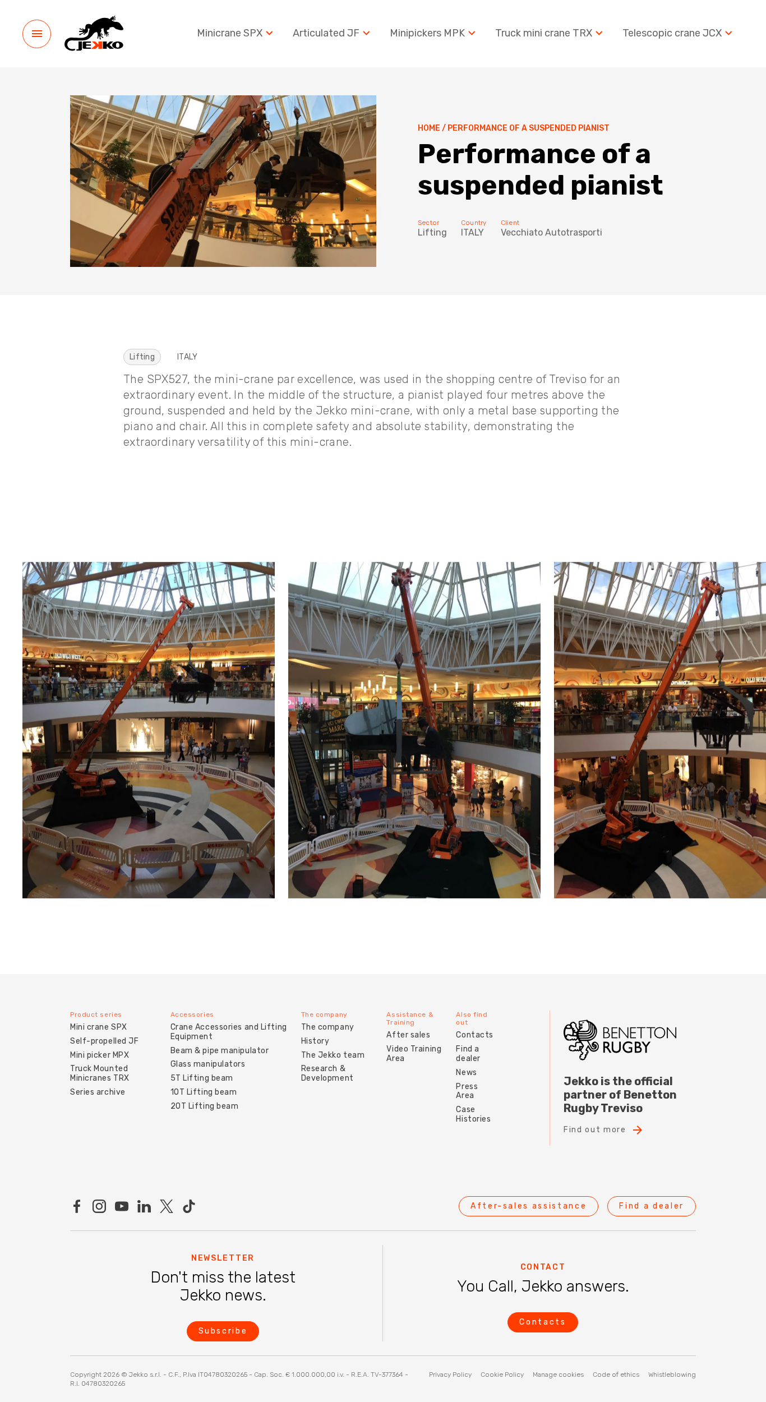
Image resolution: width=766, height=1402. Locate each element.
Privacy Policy (450, 1374)
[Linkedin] (144, 1206)
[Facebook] (77, 1206)
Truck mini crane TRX (543, 33)
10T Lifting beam (203, 1092)
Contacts (474, 1035)
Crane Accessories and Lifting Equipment (228, 1031)
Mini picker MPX (99, 1055)
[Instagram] (99, 1206)
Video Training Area (413, 1053)
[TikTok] (189, 1206)
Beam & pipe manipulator (219, 1050)
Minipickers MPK (427, 33)
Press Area (467, 1091)
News (466, 1072)
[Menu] (36, 34)
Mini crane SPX (98, 1027)
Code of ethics (616, 1374)
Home (429, 128)
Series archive (98, 1092)
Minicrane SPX (229, 33)
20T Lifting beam (204, 1106)
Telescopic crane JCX (672, 33)
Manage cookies (558, 1374)
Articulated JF (326, 33)
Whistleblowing (672, 1374)
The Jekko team (333, 1055)
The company (327, 1027)
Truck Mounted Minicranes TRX (100, 1073)
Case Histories (473, 1114)
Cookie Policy (502, 1374)
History (315, 1041)
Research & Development (327, 1073)
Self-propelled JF (104, 1041)
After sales (408, 1035)
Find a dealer (468, 1053)
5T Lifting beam (201, 1078)
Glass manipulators (208, 1064)
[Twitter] (166, 1206)
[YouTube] (121, 1206)
